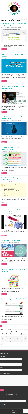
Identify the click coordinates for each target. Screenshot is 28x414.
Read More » (4, 49)
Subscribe (3, 404)
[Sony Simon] (14, 8)
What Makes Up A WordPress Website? (13, 299)
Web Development (14, 27)
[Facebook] (12, 410)
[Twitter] (13, 410)
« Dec (2, 344)
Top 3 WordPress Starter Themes (11, 240)
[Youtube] (15, 410)
